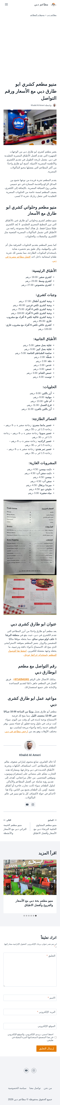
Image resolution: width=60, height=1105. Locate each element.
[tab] (36, 915)
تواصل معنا (35, 1088)
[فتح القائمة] (6, 4)
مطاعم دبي (52, 15)
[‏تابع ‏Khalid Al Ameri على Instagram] (32, 804)
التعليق (51, 955)
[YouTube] (26, 1070)
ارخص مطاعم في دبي (16, 731)
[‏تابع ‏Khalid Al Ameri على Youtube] (27, 804)
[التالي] (8, 886)
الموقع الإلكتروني (46, 1026)
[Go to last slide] (52, 886)
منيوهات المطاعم (37, 15)
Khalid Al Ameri (30, 755)
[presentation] (30, 877)
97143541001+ (21, 679)
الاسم (51, 997)
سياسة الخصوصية (17, 1088)
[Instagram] (33, 1070)
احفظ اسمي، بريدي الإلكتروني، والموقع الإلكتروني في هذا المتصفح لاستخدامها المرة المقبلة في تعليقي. (30, 1037)
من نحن (48, 1088)
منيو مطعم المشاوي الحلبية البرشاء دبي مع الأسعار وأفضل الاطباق (45, 827)
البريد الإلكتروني (46, 1012)
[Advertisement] (30, 48)
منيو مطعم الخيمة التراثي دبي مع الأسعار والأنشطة (15, 827)
